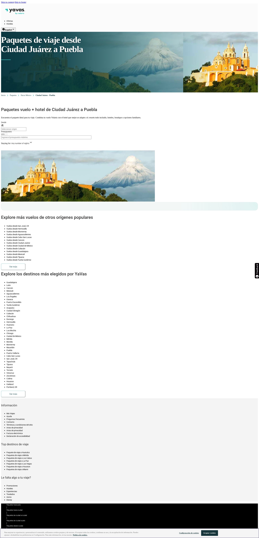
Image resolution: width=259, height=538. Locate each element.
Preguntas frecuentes (15, 419)
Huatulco (10, 325)
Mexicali (9, 291)
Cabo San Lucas (13, 356)
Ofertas (9, 21)
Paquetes (13, 95)
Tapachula (10, 362)
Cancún (9, 288)
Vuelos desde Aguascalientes (18, 234)
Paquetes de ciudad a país (15, 521)
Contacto (10, 422)
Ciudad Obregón (13, 311)
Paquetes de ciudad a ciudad (16, 515)
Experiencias (11, 491)
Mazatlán (10, 347)
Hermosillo (10, 322)
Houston (10, 381)
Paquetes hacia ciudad (14, 510)
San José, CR (11, 359)
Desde (3, 122)
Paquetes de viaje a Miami (17, 469)
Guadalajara (11, 282)
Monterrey (10, 345)
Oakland (9, 384)
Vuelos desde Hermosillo (16, 229)
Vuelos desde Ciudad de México (19, 246)
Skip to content (7, 2)
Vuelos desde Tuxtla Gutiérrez (18, 260)
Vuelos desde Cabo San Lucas (19, 237)
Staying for (6, 143)
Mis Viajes (10, 413)
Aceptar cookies (209, 533)
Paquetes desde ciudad (14, 526)
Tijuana (9, 364)
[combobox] (13, 129)
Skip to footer (20, 2)
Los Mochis (11, 330)
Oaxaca (9, 299)
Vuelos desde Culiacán (15, 249)
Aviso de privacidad (14, 428)
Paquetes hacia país (13, 505)
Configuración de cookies (189, 533)
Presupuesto (6, 132)
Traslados (10, 494)
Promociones (12, 486)
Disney (9, 500)
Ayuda (9, 416)
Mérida (9, 339)
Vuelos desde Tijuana (15, 257)
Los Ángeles (11, 296)
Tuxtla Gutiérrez (13, 305)
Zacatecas (10, 376)
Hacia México (26, 95)
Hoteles (9, 24)
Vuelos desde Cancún (15, 240)
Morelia (9, 342)
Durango (10, 319)
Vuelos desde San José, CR (17, 226)
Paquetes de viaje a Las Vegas (19, 464)
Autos (8, 497)
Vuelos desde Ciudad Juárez (18, 243)
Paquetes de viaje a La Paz (17, 461)
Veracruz (10, 373)
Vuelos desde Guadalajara (17, 251)
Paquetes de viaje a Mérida (17, 455)
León (8, 285)
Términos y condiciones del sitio (19, 425)
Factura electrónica (14, 433)
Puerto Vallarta (12, 353)
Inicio (3, 95)
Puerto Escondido (13, 302)
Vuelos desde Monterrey (16, 232)
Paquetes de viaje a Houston (18, 467)
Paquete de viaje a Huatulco (18, 452)
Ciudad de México (13, 336)
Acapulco (10, 308)
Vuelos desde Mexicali (15, 254)
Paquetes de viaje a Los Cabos (19, 458)
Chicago (9, 333)
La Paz (9, 328)
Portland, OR (11, 387)
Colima (9, 379)
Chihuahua (11, 316)
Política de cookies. (80, 535)
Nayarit (9, 367)
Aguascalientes (12, 294)
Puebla (9, 350)
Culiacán (10, 313)
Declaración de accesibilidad (18, 436)
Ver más (13, 266)
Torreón (9, 370)
